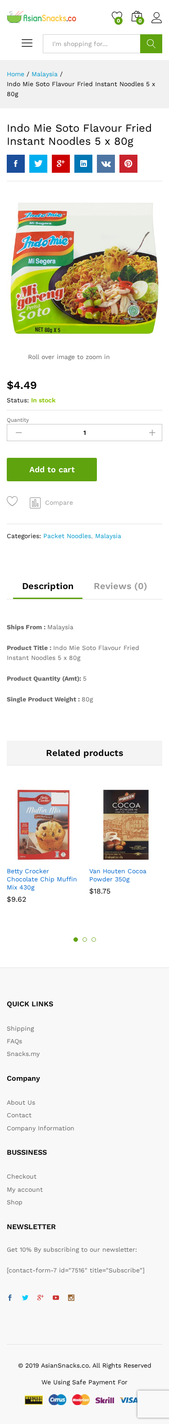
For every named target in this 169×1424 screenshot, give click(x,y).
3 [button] (93, 939)
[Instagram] (71, 1298)
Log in (156, 23)
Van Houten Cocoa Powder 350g (117, 875)
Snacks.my (23, 1053)
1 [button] (75, 939)
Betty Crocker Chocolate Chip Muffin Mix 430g (42, 879)
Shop (15, 1202)
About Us (21, 1102)
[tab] (47, 590)
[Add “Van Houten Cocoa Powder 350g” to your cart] (114, 856)
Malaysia (108, 535)
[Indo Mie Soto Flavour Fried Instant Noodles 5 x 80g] (16, 164)
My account (25, 1189)
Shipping (20, 1028)
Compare (59, 502)
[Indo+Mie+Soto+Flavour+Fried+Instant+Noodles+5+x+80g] (38, 164)
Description (47, 585)
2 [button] (84, 939)
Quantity (18, 420)
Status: (18, 400)
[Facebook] (10, 1298)
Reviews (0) (120, 585)
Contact (19, 1115)
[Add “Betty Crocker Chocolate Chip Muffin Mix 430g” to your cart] (32, 856)
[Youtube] (56, 1298)
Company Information (40, 1128)
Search (151, 43)
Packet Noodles (67, 535)
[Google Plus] (40, 1298)
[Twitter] (25, 1298)
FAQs (14, 1041)
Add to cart (52, 469)
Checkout (22, 1176)
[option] (43, 850)
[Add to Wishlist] (14, 501)
